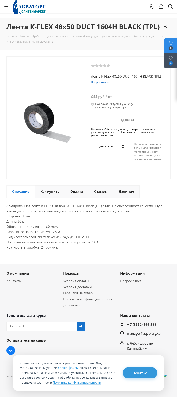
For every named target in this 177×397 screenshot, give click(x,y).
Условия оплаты (76, 281)
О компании (17, 273)
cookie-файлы (68, 368)
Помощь (71, 273)
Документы (72, 305)
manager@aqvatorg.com (145, 333)
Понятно (140, 373)
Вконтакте (10, 350)
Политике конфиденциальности (77, 382)
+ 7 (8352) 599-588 (141, 324)
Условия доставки (77, 287)
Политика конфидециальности (88, 299)
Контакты (14, 281)
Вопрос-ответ (130, 281)
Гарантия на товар (78, 293)
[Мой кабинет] (161, 7)
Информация (132, 273)
